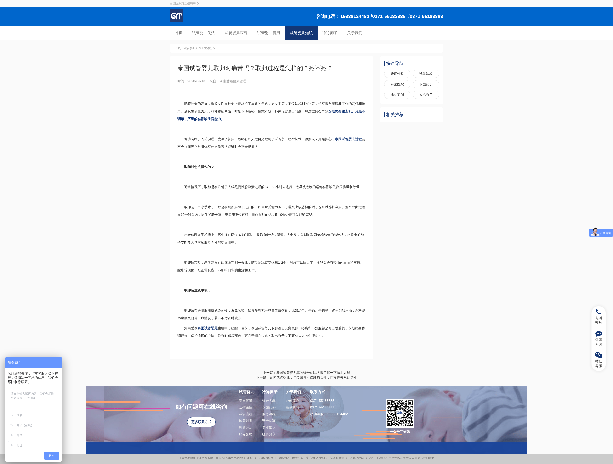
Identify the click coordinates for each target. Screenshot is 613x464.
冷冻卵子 (330, 33)
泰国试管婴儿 (208, 328)
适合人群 (269, 401)
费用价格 (397, 74)
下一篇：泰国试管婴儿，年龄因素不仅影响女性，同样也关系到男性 (306, 377)
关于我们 (355, 33)
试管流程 (426, 74)
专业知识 (269, 427)
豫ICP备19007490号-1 (262, 458)
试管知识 (245, 421)
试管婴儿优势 (203, 33)
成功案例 (397, 95)
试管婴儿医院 (236, 33)
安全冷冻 (269, 421)
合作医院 (245, 407)
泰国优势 (426, 84)
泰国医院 (397, 84)
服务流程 (269, 414)
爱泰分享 (210, 48)
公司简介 (292, 401)
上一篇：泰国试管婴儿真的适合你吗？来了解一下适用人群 (306, 373)
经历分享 (269, 434)
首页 (178, 33)
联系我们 (292, 407)
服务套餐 (245, 434)
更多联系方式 (201, 422)
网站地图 (284, 458)
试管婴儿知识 (301, 33)
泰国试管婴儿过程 (348, 139)
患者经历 (245, 427)
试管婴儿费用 (268, 33)
